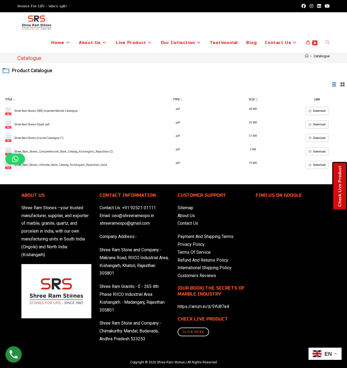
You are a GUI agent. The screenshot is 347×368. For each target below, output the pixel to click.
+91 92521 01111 (139, 207)
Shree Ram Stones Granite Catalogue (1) (39, 138)
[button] (15, 159)
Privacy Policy (191, 244)
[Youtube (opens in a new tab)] (326, 6)
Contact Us (188, 223)
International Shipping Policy (205, 267)
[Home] (307, 56)
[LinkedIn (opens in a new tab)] (319, 6)
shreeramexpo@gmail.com (124, 223)
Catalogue (322, 56)
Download (319, 110)
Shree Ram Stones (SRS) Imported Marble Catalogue (46, 110)
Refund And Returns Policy (203, 260)
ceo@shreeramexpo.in (133, 215)
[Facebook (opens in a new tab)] (304, 6)
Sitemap (185, 207)
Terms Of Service (194, 252)
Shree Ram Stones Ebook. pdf (31, 124)
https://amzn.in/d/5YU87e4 (203, 306)
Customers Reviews (197, 275)
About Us (186, 215)
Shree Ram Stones (39, 207)
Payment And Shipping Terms (205, 236)
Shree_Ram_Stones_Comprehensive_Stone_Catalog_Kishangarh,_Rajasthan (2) (63, 151)
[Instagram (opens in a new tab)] (311, 6)
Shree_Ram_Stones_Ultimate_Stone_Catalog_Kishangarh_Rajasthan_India (60, 164)
